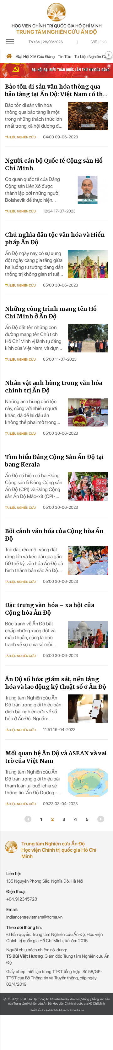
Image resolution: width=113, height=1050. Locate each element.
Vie (94, 42)
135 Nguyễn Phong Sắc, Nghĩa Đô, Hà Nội (44, 881)
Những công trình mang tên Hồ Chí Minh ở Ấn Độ (51, 312)
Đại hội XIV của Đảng (35, 56)
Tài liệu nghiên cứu (20, 137)
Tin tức (64, 56)
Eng (103, 42)
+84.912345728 (21, 899)
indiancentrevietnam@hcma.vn (34, 916)
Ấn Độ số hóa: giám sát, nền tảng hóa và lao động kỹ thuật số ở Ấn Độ (55, 683)
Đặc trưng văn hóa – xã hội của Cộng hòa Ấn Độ (49, 608)
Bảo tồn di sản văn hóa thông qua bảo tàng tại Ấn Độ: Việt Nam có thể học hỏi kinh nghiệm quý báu (55, 94)
